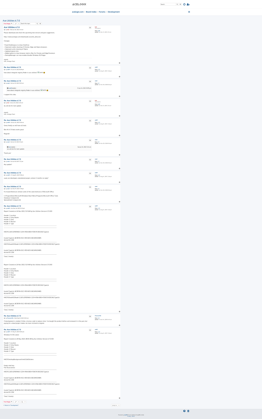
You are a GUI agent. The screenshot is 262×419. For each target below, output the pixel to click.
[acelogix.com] (80, 4)
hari (96, 27)
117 (98, 83)
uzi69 (96, 67)
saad (96, 81)
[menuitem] (184, 4)
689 (99, 30)
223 (99, 69)
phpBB (125, 415)
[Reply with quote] (90, 27)
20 (98, 318)
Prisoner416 (98, 315)
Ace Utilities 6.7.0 (11, 20)
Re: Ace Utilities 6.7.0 (12, 67)
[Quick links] (189, 12)
